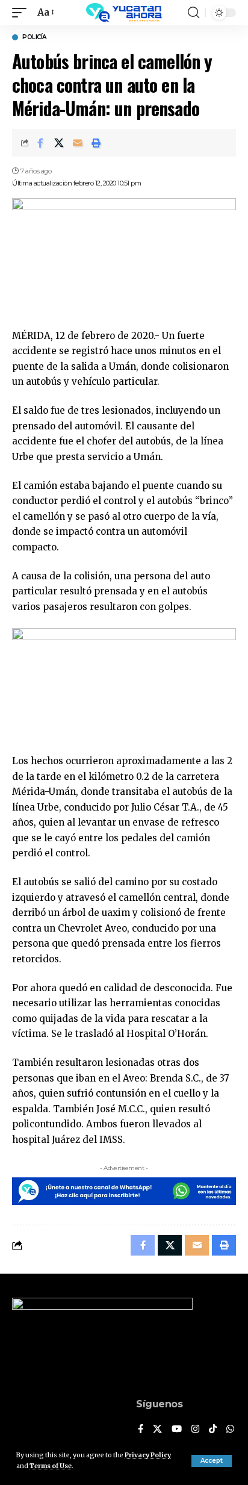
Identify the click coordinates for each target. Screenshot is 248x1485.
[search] (193, 12)
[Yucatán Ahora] (124, 12)
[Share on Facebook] (40, 142)
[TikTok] (213, 1429)
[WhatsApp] (230, 1429)
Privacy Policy (148, 1455)
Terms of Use (50, 1466)
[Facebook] (140, 1429)
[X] (157, 1429)
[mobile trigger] (22, 12)
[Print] (96, 142)
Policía (34, 37)
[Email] (77, 142)
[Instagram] (195, 1429)
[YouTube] (177, 1429)
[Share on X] (59, 142)
